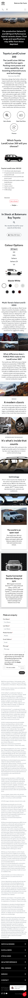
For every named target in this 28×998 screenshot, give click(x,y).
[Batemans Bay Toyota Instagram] (4, 993)
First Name (6, 619)
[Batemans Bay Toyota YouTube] (7, 993)
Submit (22, 672)
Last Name (6, 626)
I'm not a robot (10, 667)
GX (14, 252)
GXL (14, 255)
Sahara (14, 258)
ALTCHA (22, 668)
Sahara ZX (14, 261)
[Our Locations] (7, 9)
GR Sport (14, 249)
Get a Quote (14, 201)
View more (7, 197)
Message (6, 646)
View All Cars (15, 235)
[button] (25, 9)
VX (14, 264)
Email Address (7, 639)
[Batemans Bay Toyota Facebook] (2, 993)
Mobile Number (8, 632)
